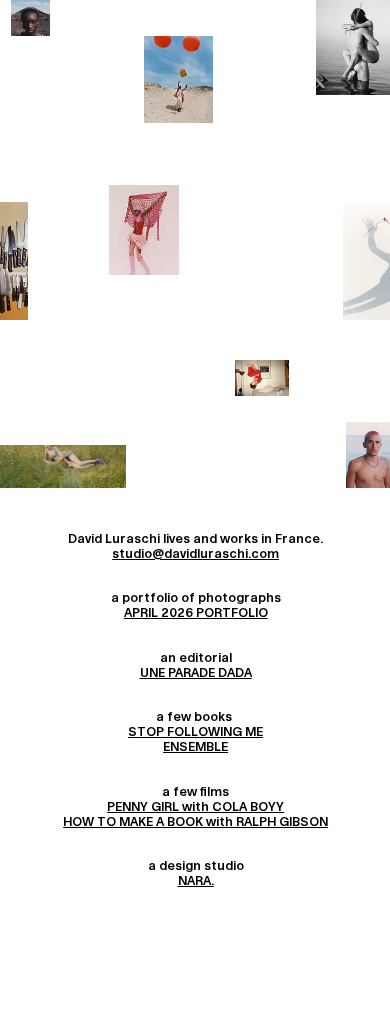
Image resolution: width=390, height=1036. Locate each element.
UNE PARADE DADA (196, 673)
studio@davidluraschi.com (195, 554)
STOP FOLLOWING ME (195, 732)
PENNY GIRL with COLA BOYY (195, 807)
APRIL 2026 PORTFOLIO (196, 613)
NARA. (196, 881)
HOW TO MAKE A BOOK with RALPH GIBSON (195, 822)
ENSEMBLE (195, 747)
